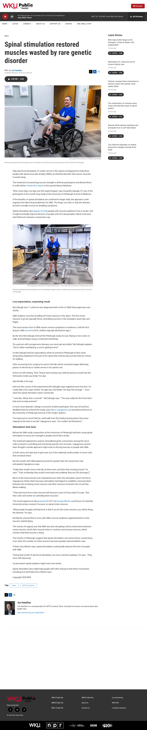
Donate (138, 6)
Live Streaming (117, 698)
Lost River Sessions (119, 708)
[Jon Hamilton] (10, 608)
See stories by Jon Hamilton (30, 612)
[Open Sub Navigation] (9, 24)
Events (68, 24)
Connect (27, 24)
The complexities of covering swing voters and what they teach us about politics (122, 105)
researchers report (35, 185)
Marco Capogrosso (59, 410)
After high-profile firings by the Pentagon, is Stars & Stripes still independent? (121, 42)
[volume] (12, 16)
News (4, 24)
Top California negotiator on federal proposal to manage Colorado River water (122, 147)
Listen (15, 24)
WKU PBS (115, 703)
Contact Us (86, 708)
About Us (40, 24)
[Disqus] (73, 658)
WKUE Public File (87, 698)
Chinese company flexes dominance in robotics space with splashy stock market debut (123, 83)
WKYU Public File (57, 698)
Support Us (55, 24)
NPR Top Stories (28, 585)
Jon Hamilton (17, 70)
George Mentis (63, 501)
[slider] (15, 16)
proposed (42, 501)
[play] (5, 16)
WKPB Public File (57, 703)
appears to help (41, 211)
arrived (28, 330)
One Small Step (84, 24)
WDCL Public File (57, 708)
